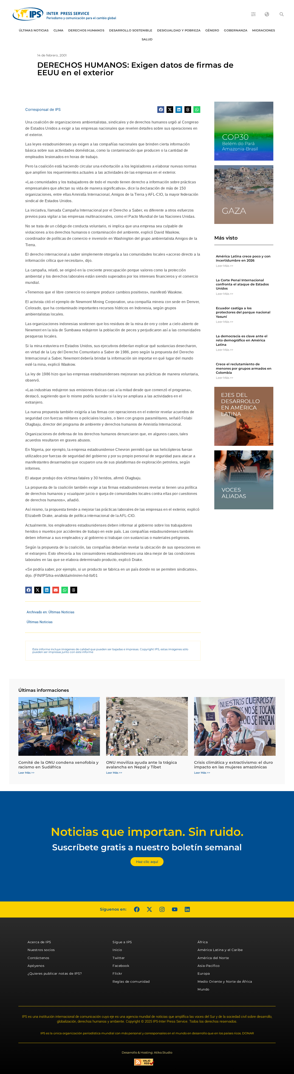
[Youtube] (174, 909)
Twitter (119, 958)
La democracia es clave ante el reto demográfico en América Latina (241, 340)
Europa (204, 973)
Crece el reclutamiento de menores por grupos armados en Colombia (243, 368)
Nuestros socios (41, 950)
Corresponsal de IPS (43, 109)
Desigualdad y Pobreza (179, 30)
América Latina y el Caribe (220, 950)
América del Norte (213, 958)
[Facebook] (136, 909)
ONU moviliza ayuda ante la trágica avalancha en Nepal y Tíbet (141, 764)
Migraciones (263, 30)
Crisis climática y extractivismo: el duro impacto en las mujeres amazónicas (233, 764)
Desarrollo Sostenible (130, 30)
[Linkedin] (187, 909)
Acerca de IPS (39, 942)
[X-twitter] (149, 909)
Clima (59, 30)
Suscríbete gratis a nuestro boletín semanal (147, 847)
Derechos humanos (86, 30)
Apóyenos (36, 966)
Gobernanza (235, 30)
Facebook (121, 966)
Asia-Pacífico (209, 966)
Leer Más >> (224, 266)
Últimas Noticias (34, 30)
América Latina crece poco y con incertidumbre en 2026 (243, 258)
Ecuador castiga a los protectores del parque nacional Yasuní (243, 312)
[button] (281, 14)
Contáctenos (38, 958)
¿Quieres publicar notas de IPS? (55, 973)
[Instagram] (162, 909)
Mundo (203, 989)
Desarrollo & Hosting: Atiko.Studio (147, 1052)
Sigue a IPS (122, 942)
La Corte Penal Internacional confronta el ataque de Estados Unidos (242, 284)
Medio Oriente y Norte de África (225, 981)
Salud (147, 39)
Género (212, 30)
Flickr (117, 973)
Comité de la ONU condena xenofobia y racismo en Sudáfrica (58, 764)
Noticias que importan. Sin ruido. (147, 832)
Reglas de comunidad (131, 981)
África (203, 942)
